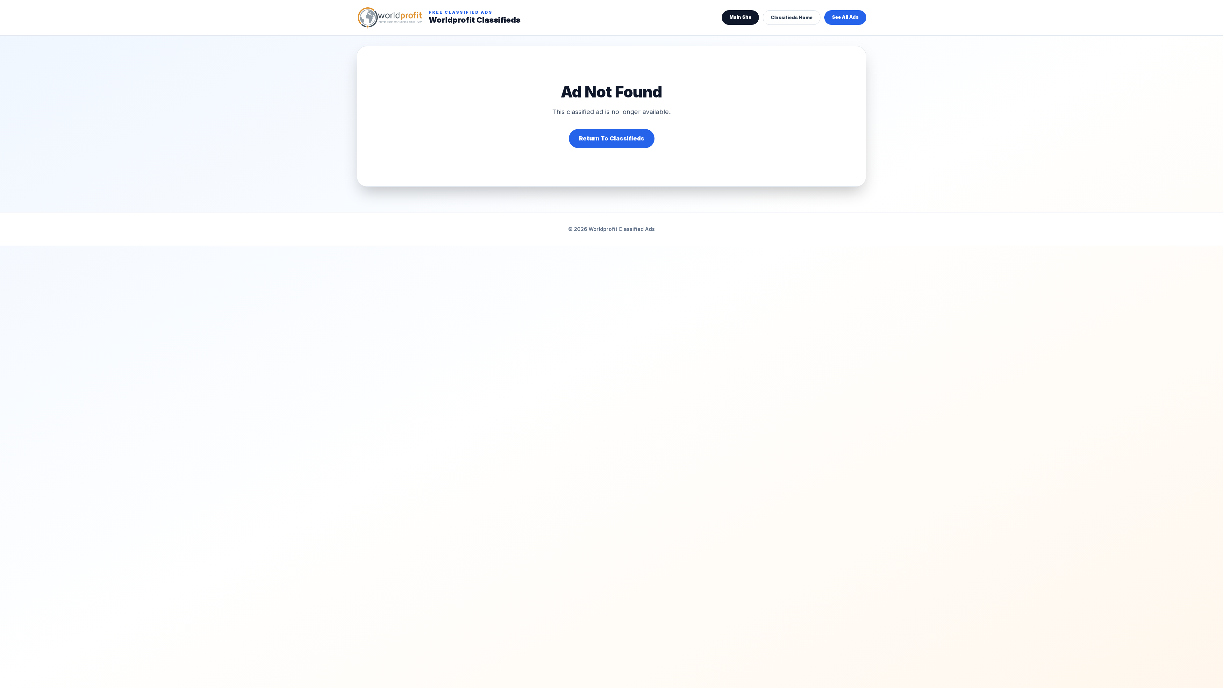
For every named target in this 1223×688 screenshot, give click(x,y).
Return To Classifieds (611, 138)
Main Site (740, 17)
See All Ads (845, 17)
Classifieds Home (791, 17)
